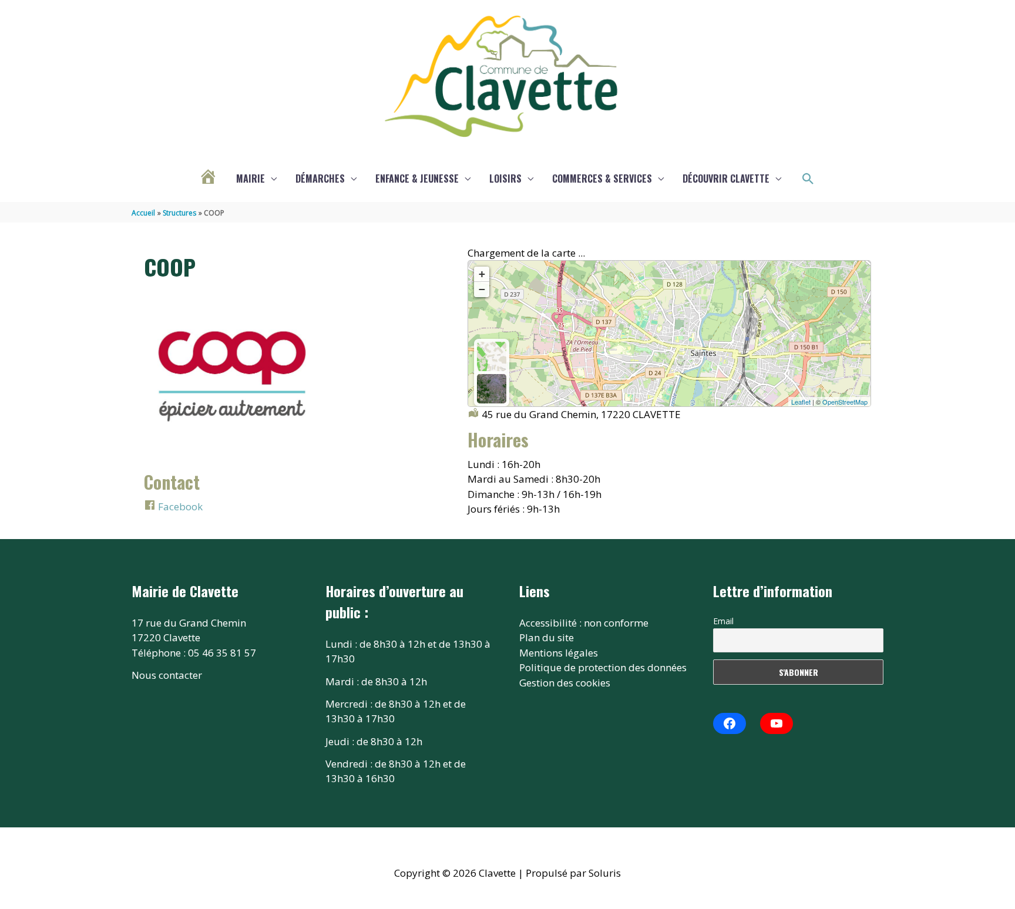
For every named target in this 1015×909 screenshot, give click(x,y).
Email (723, 621)
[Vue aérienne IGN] (491, 388)
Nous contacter (167, 675)
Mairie (250, 178)
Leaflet (801, 401)
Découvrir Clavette (726, 178)
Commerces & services (602, 178)
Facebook (179, 506)
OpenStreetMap (845, 401)
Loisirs (505, 178)
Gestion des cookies (564, 682)
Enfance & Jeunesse (417, 178)
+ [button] (482, 274)
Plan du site (546, 637)
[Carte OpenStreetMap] (491, 356)
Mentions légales (558, 652)
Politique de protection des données (603, 667)
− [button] (482, 289)
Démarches (320, 178)
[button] (808, 179)
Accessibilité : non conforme (583, 622)
